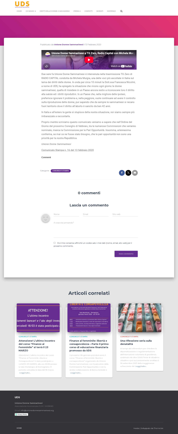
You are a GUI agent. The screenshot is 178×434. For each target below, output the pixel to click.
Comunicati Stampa (61, 171)
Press (76, 11)
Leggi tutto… (25, 373)
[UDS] (22, 4)
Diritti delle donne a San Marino (55, 11)
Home (19, 11)
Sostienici (111, 11)
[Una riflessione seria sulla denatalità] (139, 317)
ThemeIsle (158, 428)
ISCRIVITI (99, 11)
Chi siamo (30, 11)
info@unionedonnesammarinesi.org (37, 410)
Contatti (88, 11)
